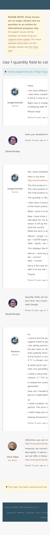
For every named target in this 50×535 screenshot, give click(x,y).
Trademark (30, 512)
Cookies (44, 517)
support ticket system (19, 39)
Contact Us (11, 512)
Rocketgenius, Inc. (31, 507)
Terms (37, 512)
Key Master (12, 460)
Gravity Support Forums (20, 71)
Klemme (15, 351)
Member (15, 106)
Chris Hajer (13, 457)
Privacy (45, 512)
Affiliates (20, 512)
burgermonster (15, 102)
